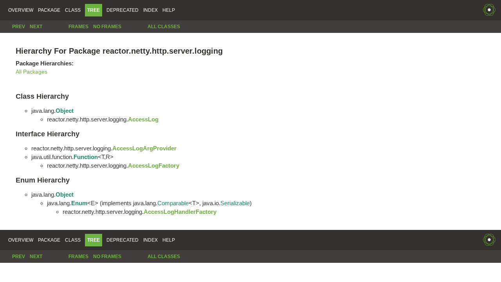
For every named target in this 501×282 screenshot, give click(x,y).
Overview (20, 10)
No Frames (107, 26)
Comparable (173, 203)
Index (150, 10)
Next (36, 26)
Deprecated (122, 10)
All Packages (31, 72)
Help (168, 10)
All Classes (164, 26)
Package (49, 10)
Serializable (235, 203)
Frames (78, 26)
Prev (18, 26)
